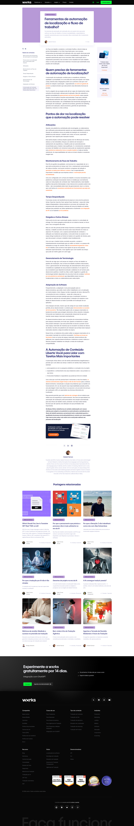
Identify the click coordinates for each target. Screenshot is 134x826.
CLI (71, 756)
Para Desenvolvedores (52, 720)
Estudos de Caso (26, 765)
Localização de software (53, 753)
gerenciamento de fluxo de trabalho (70, 95)
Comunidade (25, 762)
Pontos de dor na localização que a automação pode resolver (30, 61)
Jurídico (96, 720)
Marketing (97, 717)
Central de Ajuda (26, 759)
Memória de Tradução (28, 771)
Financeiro (97, 714)
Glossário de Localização (77, 723)
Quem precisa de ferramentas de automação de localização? (30, 56)
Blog (23, 753)
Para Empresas (50, 717)
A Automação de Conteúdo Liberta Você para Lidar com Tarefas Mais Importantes (30, 89)
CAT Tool (24, 777)
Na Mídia (24, 723)
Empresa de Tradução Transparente (52, 763)
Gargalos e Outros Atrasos (29, 76)
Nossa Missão (26, 717)
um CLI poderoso (63, 210)
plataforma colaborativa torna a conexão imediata (63, 150)
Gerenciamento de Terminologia (27, 80)
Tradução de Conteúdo (76, 714)
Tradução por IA (26, 774)
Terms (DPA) (25, 732)
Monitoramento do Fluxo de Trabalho (29, 69)
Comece (104, 70)
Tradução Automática (28, 780)
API (71, 753)
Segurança (25, 768)
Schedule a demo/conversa (46, 684)
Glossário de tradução (52, 759)
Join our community (104, 94)
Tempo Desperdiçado (28, 73)
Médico (96, 723)
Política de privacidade (28, 726)
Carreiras (24, 720)
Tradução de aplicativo (76, 720)
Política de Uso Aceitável (29, 735)
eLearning (97, 735)
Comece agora (106, 2)
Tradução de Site (74, 717)
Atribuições (25, 66)
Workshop (25, 756)
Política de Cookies (27, 738)
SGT (23, 783)
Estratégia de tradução (52, 756)
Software (96, 726)
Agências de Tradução (52, 767)
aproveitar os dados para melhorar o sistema (58, 170)
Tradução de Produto (76, 729)
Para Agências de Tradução (53, 723)
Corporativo (97, 732)
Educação (97, 729)
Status (72, 759)
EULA (23, 742)
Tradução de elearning (76, 726)
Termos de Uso (26, 729)
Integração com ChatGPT (53, 731)
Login (97, 2)
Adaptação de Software (29, 84)
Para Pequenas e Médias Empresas (53, 727)
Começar (27, 684)
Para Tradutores (50, 714)
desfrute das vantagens (71, 395)
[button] (38, 2)
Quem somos (25, 714)
